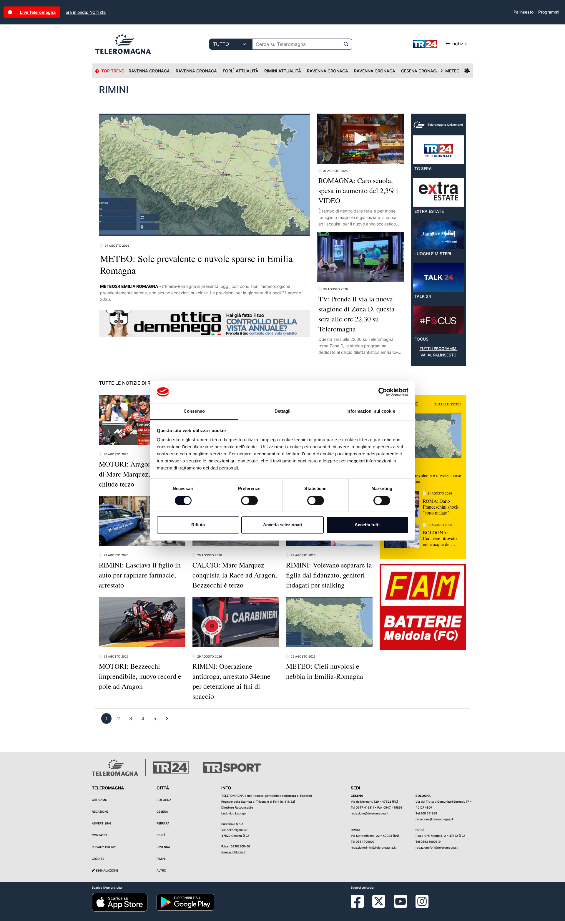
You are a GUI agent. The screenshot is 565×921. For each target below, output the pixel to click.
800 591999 (429, 813)
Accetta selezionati (282, 524)
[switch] (249, 500)
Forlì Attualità (240, 70)
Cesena (162, 811)
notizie (459, 44)
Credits (98, 858)
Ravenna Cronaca (149, 70)
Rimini (161, 858)
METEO (452, 70)
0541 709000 (365, 841)
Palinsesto (524, 11)
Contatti (99, 835)
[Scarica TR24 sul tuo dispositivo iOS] (119, 902)
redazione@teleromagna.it (369, 813)
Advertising (101, 823)
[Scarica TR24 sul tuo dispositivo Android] (185, 902)
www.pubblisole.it (233, 852)
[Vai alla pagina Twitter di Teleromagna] (378, 901)
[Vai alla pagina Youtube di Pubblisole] (400, 905)
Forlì (161, 835)
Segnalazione (106, 870)
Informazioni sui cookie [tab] (370, 411)
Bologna (164, 799)
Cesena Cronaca (420, 70)
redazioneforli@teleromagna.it (437, 847)
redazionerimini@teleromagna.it (373, 847)
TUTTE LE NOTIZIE (447, 404)
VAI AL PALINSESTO (438, 355)
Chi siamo (99, 799)
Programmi (548, 11)
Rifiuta (198, 524)
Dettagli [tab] (283, 411)
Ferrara (163, 823)
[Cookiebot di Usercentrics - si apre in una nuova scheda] (382, 391)
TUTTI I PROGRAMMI (439, 348)
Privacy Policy (104, 847)
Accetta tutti (367, 524)
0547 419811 (365, 807)
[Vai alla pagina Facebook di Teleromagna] (361, 905)
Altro (161, 870)
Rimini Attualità (282, 70)
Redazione (100, 811)
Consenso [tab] (194, 411)
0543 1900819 (431, 841)
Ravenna (163, 847)
